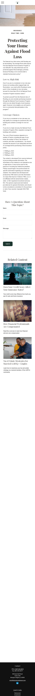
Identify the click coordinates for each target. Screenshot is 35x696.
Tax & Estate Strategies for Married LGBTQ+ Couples (15, 362)
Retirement (17, 693)
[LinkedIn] (17, 683)
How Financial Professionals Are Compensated (16, 325)
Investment (17, 695)
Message (6, 228)
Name (4, 208)
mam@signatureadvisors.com (17, 680)
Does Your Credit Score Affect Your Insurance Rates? (16, 288)
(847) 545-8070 (19, 669)
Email (4, 218)
